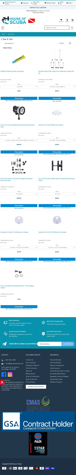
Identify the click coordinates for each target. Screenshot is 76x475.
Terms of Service (31, 379)
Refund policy (30, 374)
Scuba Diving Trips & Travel (59, 371)
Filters (61, 43)
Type (19, 84)
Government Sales (56, 379)
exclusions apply (38, 12)
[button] (70, 43)
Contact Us (29, 360)
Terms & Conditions (32, 376)
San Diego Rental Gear (58, 374)
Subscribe (67, 344)
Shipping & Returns (32, 365)
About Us (29, 371)
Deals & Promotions (57, 365)
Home (3, 34)
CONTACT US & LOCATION (38, 7)
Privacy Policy (30, 382)
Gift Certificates (55, 362)
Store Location (31, 362)
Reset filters (7, 48)
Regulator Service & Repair (59, 376)
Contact (5, 355)
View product (19, 98)
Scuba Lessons (55, 368)
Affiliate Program (56, 382)
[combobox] (57, 28)
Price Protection (31, 368)
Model (57, 84)
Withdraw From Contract (36, 386)
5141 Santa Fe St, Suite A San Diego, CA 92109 (10, 368)
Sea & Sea (11, 34)
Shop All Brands (55, 360)
